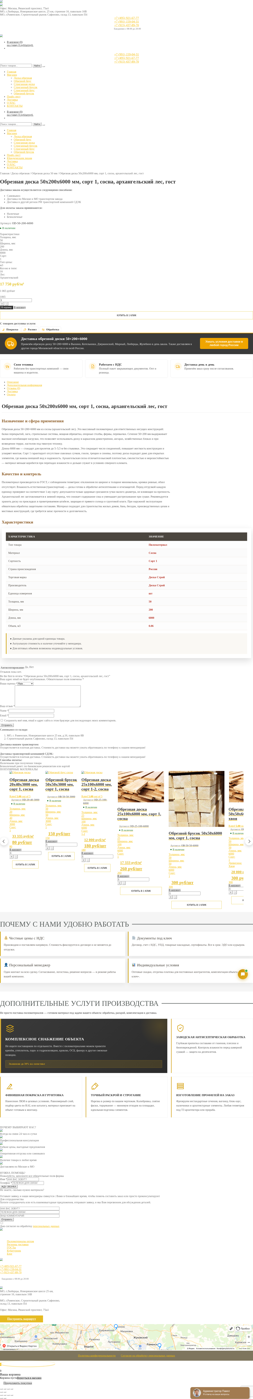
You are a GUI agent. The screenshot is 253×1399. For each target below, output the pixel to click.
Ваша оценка (8, 683)
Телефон (6, 1182)
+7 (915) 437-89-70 (126, 25)
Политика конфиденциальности (97, 1355)
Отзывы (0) (13, 388)
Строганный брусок (25, 87)
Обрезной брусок (24, 93)
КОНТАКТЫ (15, 105)
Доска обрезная (23, 77)
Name (4, 710)
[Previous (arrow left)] (1, 1392)
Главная (11, 71)
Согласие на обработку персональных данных (148, 1355)
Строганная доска (24, 84)
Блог (9, 1253)
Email (4, 715)
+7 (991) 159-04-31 (126, 21)
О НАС (11, 102)
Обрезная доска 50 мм (44, 173)
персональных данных (46, 1226)
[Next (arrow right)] (4, 1392)
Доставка (12, 99)
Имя (3, 1179)
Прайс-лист (13, 96)
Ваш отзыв (7, 706)
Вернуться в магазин (29, 1377)
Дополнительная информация (24, 385)
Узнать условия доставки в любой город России (224, 343)
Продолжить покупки (17, 1383)
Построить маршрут (21, 1318)
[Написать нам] (243, 974)
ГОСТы (11, 1247)
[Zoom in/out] (11, 1389)
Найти (37, 65)
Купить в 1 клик (126, 315)
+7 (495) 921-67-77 (126, 18)
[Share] (4, 1389)
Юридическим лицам (19, 158)
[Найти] (43, 66)
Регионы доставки (18, 1244)
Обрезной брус (22, 81)
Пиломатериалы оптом (20, 1241)
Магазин (12, 74)
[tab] (130, 382)
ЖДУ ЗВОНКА (8, 1186)
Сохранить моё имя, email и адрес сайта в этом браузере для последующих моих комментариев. (60, 720)
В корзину (6, 307)
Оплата (11, 394)
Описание (13, 382)
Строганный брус (24, 90)
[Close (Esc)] (1, 1389)
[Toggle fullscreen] (8, 1389)
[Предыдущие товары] (4, 841)
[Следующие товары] (249, 841)
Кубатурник (14, 1250)
